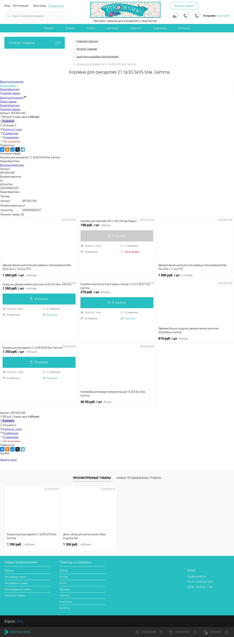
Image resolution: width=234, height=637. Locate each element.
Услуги (91, 28)
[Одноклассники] (7, 149)
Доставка (112, 28)
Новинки (9, 570)
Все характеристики (12, 165)
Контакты (184, 28)
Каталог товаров (22, 43)
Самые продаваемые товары (138, 478)
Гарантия (135, 28)
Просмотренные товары (92, 478)
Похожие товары (10, 109)
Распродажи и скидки (16, 583)
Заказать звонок (184, 5)
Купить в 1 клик (12, 129)
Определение (56, 5)
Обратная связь (20, 632)
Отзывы (70, 28)
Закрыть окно (8, 459)
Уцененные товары (14, 595)
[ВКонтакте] (2, 149)
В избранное (10, 133)
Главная (49, 28)
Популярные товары (15, 577)
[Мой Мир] (12, 149)
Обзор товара (8, 101)
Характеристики (9, 105)
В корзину (41, 299)
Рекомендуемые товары (17, 589)
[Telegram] (22, 149)
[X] (17, 149)
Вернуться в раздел (12, 97)
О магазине (160, 28)
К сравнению (11, 137)
